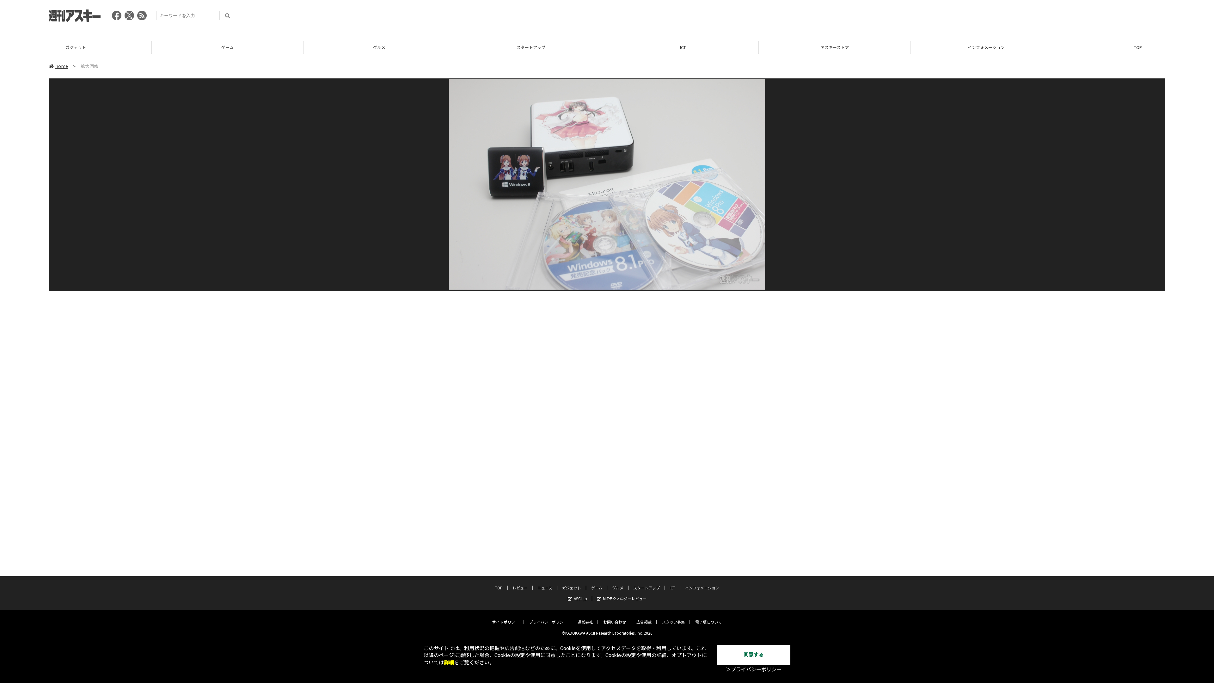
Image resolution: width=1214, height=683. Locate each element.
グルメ (379, 47)
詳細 (449, 663)
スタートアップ (531, 47)
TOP (1138, 47)
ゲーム (227, 47)
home (61, 66)
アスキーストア (834, 47)
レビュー (520, 587)
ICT (683, 47)
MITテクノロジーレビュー (625, 598)
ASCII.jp (580, 598)
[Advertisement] (1050, 17)
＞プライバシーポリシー (754, 670)
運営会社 (585, 622)
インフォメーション (986, 47)
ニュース (544, 587)
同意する (754, 655)
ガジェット (75, 47)
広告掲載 (644, 622)
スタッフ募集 (673, 622)
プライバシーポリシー (548, 622)
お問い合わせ (614, 622)
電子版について (708, 622)
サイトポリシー (505, 622)
